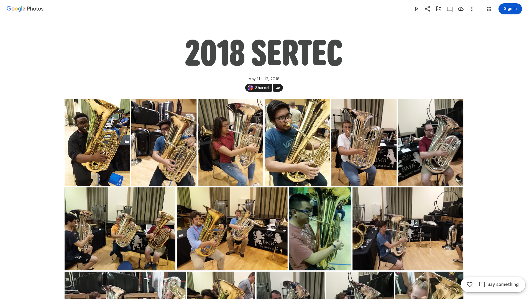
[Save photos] (460, 8)
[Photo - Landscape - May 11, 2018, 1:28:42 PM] (407, 228)
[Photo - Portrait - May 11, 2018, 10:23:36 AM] (430, 142)
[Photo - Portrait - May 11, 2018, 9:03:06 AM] (163, 142)
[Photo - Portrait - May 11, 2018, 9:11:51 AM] (230, 142)
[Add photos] (438, 8)
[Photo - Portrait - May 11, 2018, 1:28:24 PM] (320, 228)
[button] (489, 9)
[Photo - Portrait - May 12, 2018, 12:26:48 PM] (97, 142)
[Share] (427, 8)
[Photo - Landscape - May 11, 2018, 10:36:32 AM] (120, 228)
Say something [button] (503, 284)
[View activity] (449, 8)
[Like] (469, 284)
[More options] (471, 8)
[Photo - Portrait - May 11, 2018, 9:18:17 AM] (297, 142)
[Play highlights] (416, 9)
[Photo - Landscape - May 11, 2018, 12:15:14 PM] (232, 228)
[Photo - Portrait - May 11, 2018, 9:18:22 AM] (364, 142)
